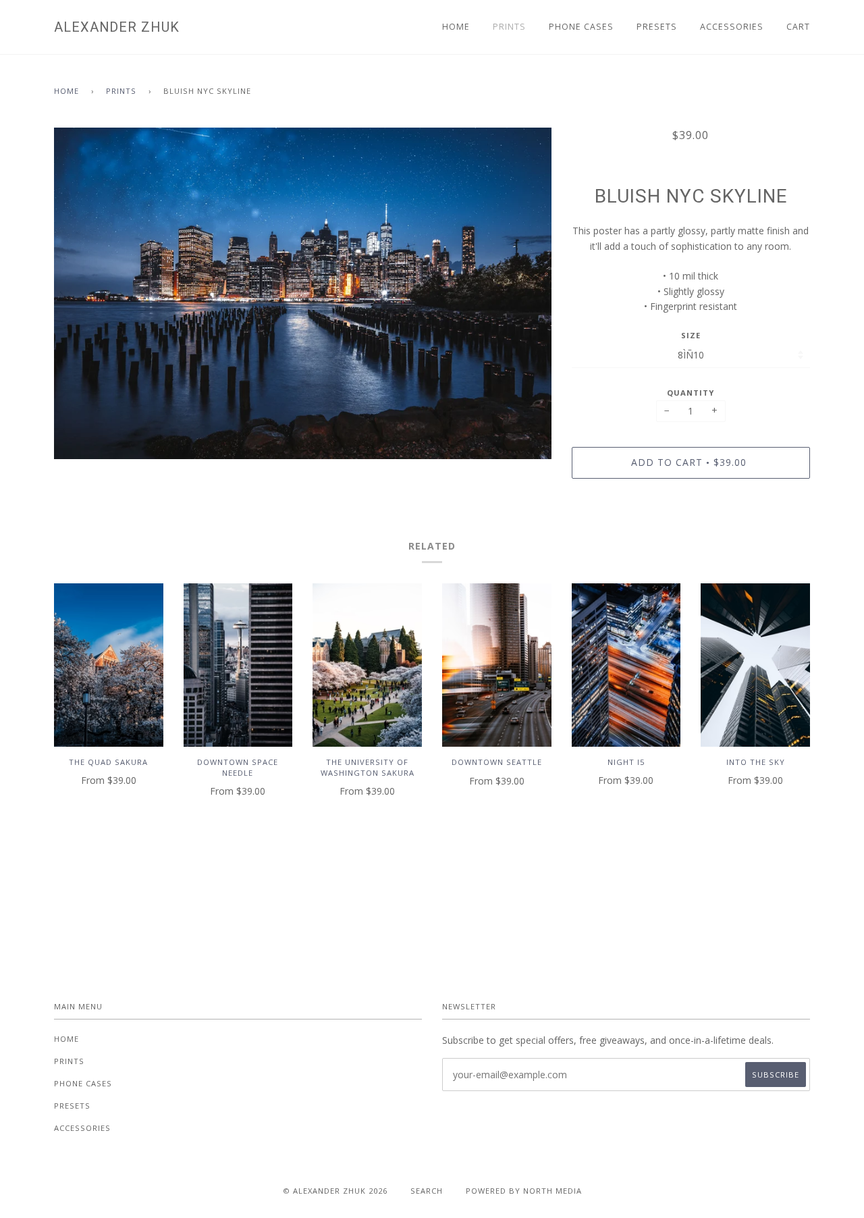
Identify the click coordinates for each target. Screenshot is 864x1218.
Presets (657, 26)
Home (456, 26)
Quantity (690, 393)
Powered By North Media (524, 1191)
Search (426, 1191)
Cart (798, 26)
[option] (302, 294)
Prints (509, 26)
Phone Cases (581, 26)
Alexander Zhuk (117, 27)
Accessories (731, 26)
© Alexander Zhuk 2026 (335, 1191)
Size (691, 335)
